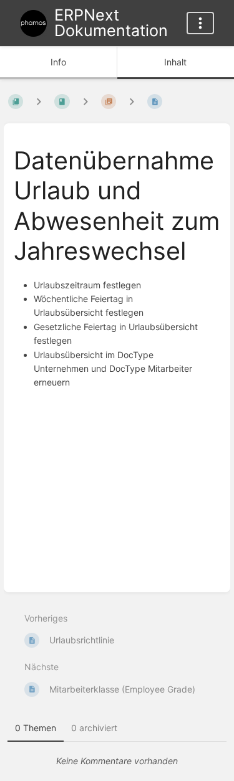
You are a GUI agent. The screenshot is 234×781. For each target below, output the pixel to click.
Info (58, 62)
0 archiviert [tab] (94, 727)
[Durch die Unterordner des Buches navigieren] (38, 101)
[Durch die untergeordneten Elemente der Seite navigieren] (131, 101)
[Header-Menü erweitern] (200, 23)
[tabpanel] (117, 761)
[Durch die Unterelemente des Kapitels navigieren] (85, 101)
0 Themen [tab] (35, 727)
